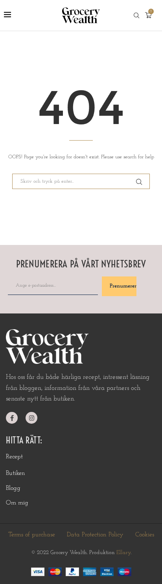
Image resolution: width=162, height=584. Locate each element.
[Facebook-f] (12, 418)
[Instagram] (31, 418)
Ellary (123, 553)
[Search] (136, 16)
